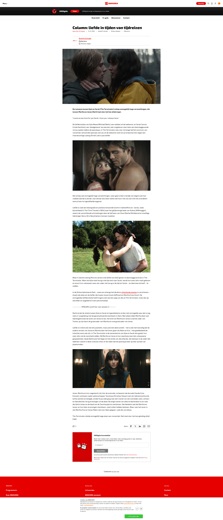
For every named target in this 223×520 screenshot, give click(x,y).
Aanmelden (101, 451)
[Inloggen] (215, 3)
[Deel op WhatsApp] (144, 426)
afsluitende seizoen (129, 292)
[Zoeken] (208, 3)
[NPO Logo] (219, 3)
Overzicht (96, 18)
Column (83, 31)
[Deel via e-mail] (148, 426)
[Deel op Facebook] (131, 426)
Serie (74, 31)
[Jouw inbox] (212, 3)
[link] (75, 40)
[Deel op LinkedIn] (140, 426)
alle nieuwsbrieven (131, 454)
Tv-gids (105, 18)
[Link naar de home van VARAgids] (54, 11)
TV (80, 31)
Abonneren (115, 18)
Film (77, 31)
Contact (126, 18)
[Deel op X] (135, 426)
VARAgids (63, 11)
